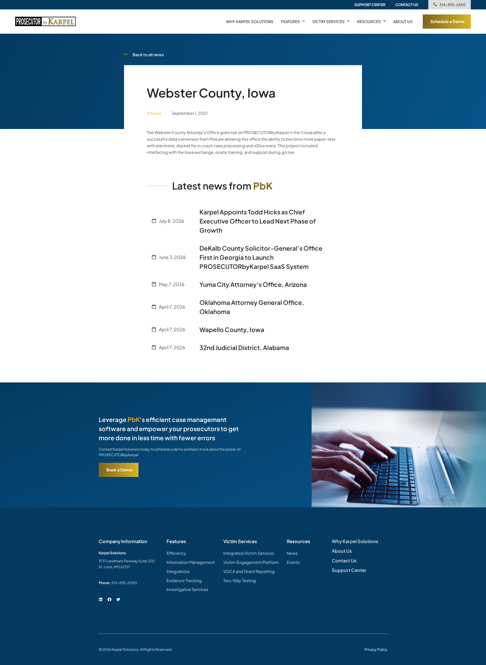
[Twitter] (118, 599)
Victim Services (328, 21)
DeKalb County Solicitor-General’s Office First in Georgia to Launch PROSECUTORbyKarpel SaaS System (260, 257)
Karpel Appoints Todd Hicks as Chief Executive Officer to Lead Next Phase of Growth (257, 221)
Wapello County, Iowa (231, 329)
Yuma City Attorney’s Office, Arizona (253, 284)
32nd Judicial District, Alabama (244, 347)
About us (403, 21)
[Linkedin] (100, 599)
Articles (154, 113)
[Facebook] (109, 599)
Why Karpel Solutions (249, 21)
